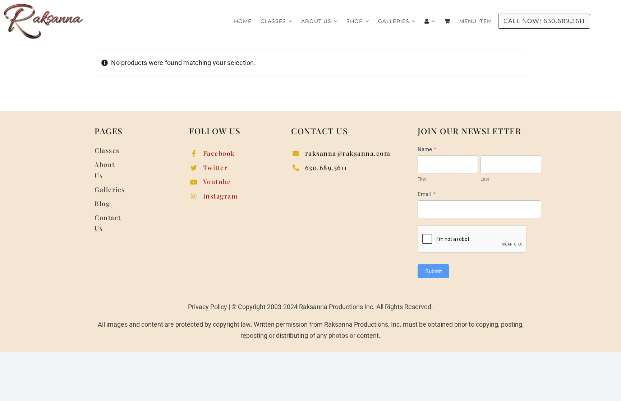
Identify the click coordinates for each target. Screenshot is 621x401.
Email (427, 194)
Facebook (219, 153)
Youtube (217, 181)
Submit (433, 271)
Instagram (220, 196)
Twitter (215, 167)
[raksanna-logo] (43, 6)
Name (427, 149)
